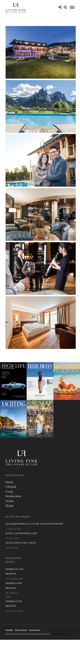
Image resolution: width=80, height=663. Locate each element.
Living (9, 491)
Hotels (10, 501)
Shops (10, 505)
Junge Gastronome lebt (21, 533)
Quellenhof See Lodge (21, 542)
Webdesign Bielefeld (61, 634)
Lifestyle (11, 486)
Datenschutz (21, 630)
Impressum (34, 630)
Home (9, 482)
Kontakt (9, 630)
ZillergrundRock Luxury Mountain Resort (34, 523)
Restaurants (13, 496)
